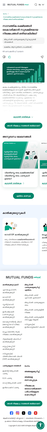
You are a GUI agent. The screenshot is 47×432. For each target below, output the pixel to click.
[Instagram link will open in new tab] (18, 413)
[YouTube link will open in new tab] (36, 413)
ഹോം (5, 14)
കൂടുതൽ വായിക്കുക (21, 117)
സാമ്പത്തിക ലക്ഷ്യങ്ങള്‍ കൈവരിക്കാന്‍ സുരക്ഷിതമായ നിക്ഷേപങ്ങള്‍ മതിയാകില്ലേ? (22, 18)
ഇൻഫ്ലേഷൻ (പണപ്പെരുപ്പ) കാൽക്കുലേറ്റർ (9, 314)
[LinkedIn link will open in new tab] (30, 413)
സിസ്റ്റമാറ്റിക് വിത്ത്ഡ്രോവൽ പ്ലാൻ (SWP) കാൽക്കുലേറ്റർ (12, 356)
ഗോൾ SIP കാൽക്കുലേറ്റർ (16, 234)
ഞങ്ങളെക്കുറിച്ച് (32, 371)
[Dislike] (4, 56)
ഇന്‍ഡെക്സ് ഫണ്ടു (11, 387)
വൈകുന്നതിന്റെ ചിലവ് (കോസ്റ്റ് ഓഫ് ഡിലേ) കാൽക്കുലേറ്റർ (12, 324)
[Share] (41, 56)
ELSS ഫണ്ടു (7, 378)
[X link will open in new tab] (24, 413)
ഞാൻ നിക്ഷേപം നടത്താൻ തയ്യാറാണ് (23, 125)
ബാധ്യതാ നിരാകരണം (34, 418)
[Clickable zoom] (39, 79)
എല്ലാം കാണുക (23, 196)
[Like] (9, 56)
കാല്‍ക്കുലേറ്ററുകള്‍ (10, 284)
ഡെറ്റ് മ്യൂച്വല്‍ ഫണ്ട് (12, 383)
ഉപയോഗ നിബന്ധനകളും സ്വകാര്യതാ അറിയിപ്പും (23, 421)
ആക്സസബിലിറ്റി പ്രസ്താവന (13, 418)
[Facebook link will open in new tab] (12, 413)
